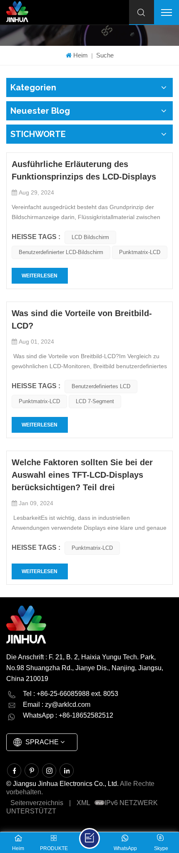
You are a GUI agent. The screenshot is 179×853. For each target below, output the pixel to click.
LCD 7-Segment (95, 401)
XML (83, 802)
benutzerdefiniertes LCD (101, 386)
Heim (80, 55)
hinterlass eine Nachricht (89, 838)
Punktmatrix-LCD (139, 252)
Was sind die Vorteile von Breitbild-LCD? (82, 319)
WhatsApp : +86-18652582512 (68, 715)
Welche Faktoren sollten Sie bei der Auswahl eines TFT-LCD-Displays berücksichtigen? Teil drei (82, 475)
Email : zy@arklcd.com (56, 704)
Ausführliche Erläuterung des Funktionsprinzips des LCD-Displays (84, 170)
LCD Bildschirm (90, 237)
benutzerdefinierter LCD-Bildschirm (61, 252)
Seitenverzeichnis (36, 802)
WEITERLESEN (39, 276)
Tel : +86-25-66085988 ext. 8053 (70, 693)
